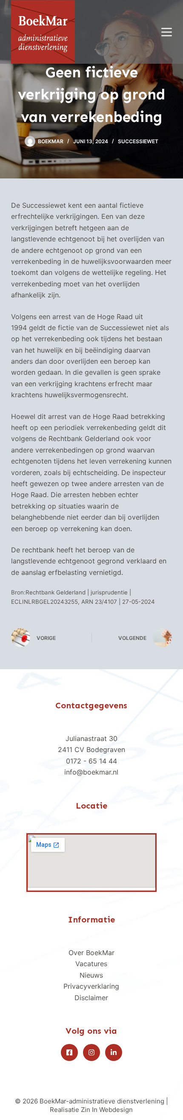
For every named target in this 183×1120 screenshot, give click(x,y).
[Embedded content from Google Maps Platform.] (91, 861)
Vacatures (91, 963)
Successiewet (138, 141)
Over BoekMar (91, 952)
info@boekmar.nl (91, 772)
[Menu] (166, 32)
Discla (84, 997)
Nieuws (91, 975)
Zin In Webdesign (107, 1110)
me (101, 997)
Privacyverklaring (91, 986)
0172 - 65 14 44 (91, 761)
